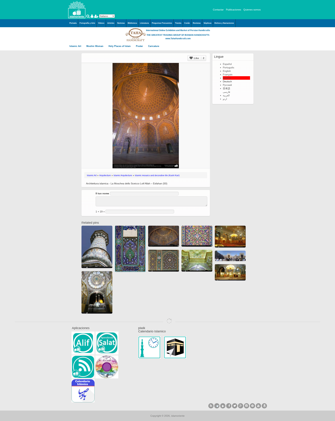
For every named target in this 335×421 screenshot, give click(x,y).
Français (227, 74)
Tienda (178, 23)
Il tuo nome (102, 193)
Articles (110, 23)
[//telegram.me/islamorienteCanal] (216, 405)
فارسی (226, 92)
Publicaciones (233, 9)
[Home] (76, 9)
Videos (101, 23)
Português (228, 67)
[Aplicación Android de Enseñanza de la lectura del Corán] (83, 343)
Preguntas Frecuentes (162, 23)
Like (198, 58)
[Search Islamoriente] (88, 16)
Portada (73, 23)
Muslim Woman (95, 46)
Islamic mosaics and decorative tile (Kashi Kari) (157, 175)
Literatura (144, 23)
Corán (187, 23)
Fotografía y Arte (87, 23)
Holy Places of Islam (120, 46)
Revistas (197, 23)
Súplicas (207, 23)
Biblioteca (132, 23)
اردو (225, 98)
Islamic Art (75, 46)
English (227, 71)
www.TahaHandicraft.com (178, 38)
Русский (227, 85)
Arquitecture (105, 175)
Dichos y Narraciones (224, 23)
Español (227, 64)
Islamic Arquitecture (123, 175)
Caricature (153, 46)
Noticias (121, 23)
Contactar (218, 9)
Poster (140, 46)
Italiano (227, 78)
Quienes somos (252, 9)
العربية (226, 95)
